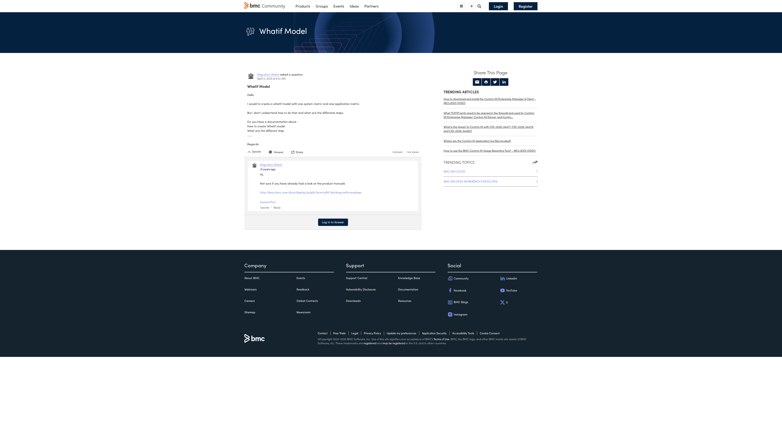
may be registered (393, 343)
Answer (278, 152)
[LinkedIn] (504, 82)
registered (370, 343)
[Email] (477, 82)
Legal (354, 333)
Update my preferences (401, 333)
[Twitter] (495, 82)
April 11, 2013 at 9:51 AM (271, 78)
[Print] (486, 82)
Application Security (434, 333)
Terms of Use (441, 339)
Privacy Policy (372, 333)
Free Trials (339, 333)
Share (299, 152)
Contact (322, 333)
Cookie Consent (490, 333)
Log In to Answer (333, 222)
